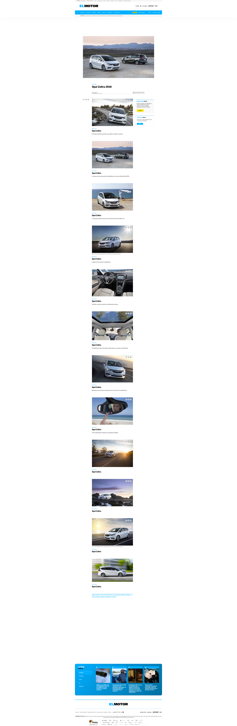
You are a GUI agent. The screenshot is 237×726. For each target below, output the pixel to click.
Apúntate (140, 110)
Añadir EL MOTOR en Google (139, 92)
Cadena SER (128, 720)
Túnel (96, 0)
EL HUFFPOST (81, 676)
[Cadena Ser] (156, 6)
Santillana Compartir (123, 720)
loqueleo (131, 724)
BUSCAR (140, 123)
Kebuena (139, 722)
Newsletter (117, 12)
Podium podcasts (115, 724)
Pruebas (99, 12)
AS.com (132, 720)
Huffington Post (106, 722)
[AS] (141, 6)
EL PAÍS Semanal (130, 722)
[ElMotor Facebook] (116, 712)
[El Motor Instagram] (119, 712)
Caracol (140, 720)
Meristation (137, 724)
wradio (116, 722)
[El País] (137, 6)
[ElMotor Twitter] (118, 712)
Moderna (109, 724)
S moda (126, 724)
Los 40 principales (110, 720)
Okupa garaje (100, 0)
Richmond (103, 724)
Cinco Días (121, 722)
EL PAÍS (80, 679)
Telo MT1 (107, 0)
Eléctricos (88, 12)
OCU (104, 0)
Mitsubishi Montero (90, 0)
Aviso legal (77, 712)
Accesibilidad (105, 712)
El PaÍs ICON (121, 724)
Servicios (134, 12)
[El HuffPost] (151, 6)
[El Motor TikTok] (121, 712)
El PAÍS (104, 720)
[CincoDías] (145, 6)
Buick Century (83, 0)
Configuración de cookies (91, 712)
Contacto (109, 712)
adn (136, 720)
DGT (116, 0)
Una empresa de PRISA (93, 721)
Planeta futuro (134, 722)
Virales (104, 12)
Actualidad (82, 12)
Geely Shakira (120, 0)
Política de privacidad (83, 712)
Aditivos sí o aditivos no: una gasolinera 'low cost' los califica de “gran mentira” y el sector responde (102, 687)
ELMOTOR (81, 672)
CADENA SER (81, 686)
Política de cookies (99, 712)
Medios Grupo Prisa (93, 724)
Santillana (116, 720)
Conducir (94, 12)
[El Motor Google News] (123, 712)
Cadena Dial (125, 722)
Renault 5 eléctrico (127, 0)
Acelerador (112, 0)
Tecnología (109, 12)
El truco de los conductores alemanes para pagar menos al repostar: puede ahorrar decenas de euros (151, 687)
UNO (112, 722)
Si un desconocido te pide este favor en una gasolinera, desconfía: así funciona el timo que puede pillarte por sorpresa (119, 688)
